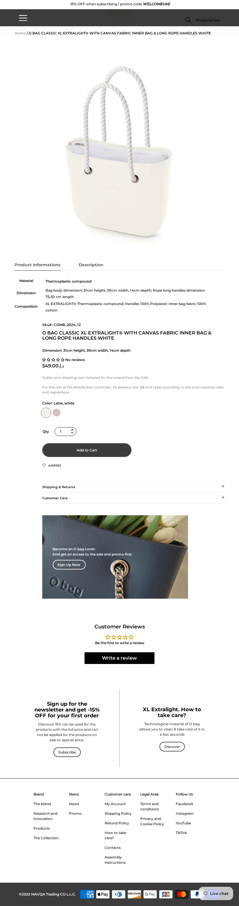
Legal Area (149, 794)
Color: (58, 403)
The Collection (46, 838)
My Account (115, 804)
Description (91, 264)
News (74, 794)
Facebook (184, 804)
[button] (207, 20)
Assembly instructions (115, 860)
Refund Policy (117, 823)
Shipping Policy (118, 813)
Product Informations (37, 264)
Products (42, 828)
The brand (42, 804)
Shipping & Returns (58, 487)
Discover (172, 746)
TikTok (181, 832)
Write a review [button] (119, 658)
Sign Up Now (68, 564)
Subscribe (67, 752)
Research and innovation (45, 816)
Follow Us (184, 794)
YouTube (183, 823)
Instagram (185, 813)
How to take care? (115, 835)
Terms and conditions (149, 806)
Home (20, 33)
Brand (39, 794)
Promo (75, 813)
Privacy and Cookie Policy (152, 821)
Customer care (118, 794)
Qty (46, 431)
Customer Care (55, 498)
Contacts (113, 847)
